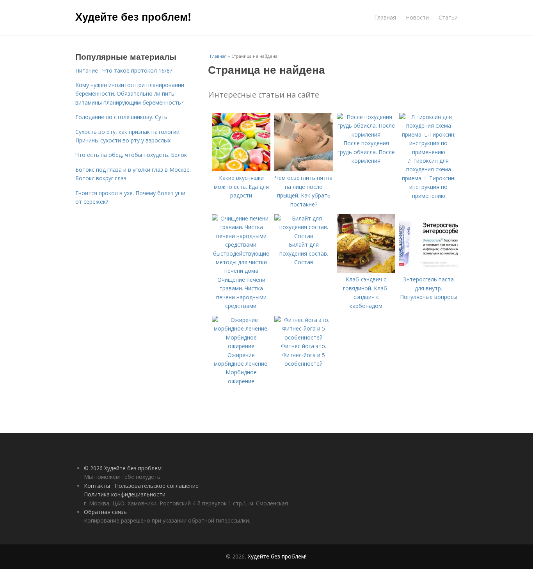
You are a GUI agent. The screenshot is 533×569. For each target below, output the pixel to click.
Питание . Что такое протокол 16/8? (123, 70)
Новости (417, 17)
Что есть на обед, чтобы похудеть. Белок (131, 154)
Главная (385, 17)
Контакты (97, 485)
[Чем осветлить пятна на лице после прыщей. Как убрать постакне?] (303, 169)
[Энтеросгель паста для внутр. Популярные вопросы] (428, 270)
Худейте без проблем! (133, 16)
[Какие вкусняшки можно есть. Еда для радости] (241, 169)
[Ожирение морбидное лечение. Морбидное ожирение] (241, 346)
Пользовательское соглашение (157, 485)
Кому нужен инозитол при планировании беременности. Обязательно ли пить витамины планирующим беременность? (129, 93)
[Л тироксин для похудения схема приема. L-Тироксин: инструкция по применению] (428, 152)
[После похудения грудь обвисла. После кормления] (366, 134)
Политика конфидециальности (124, 494)
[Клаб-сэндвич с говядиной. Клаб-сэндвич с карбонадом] (366, 270)
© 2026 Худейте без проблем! (123, 468)
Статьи (448, 17)
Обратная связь (105, 512)
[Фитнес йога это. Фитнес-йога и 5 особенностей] (303, 337)
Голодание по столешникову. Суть (121, 117)
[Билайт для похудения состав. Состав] (303, 236)
